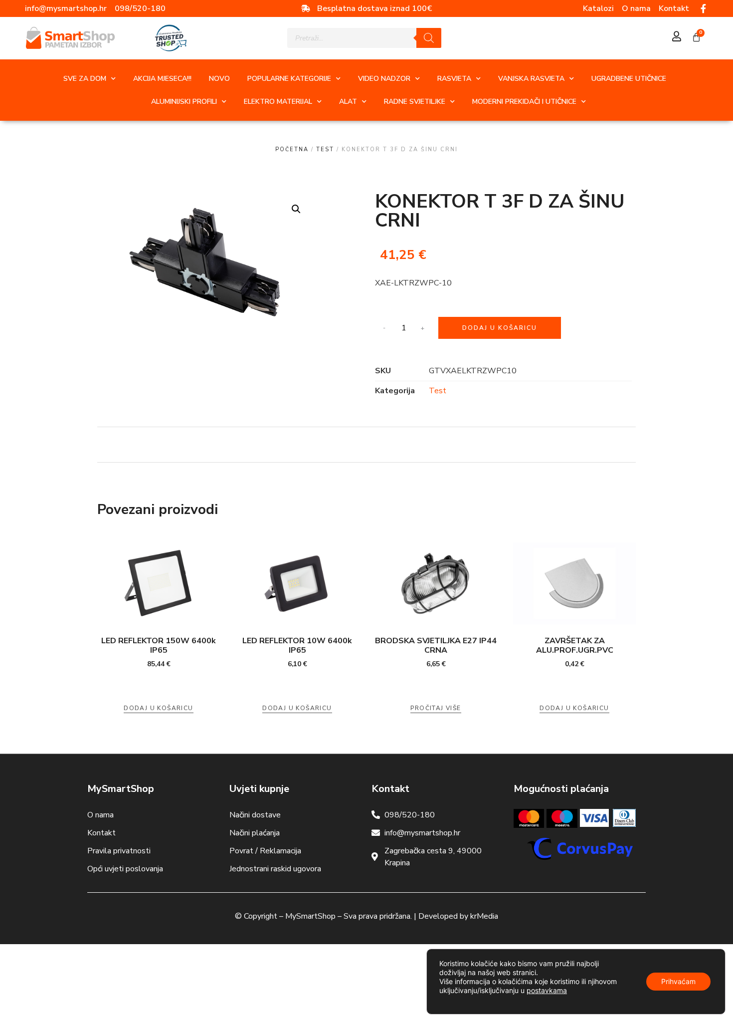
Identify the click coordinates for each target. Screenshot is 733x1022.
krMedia (484, 916)
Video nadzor (384, 78)
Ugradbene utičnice (628, 78)
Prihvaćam (678, 981)
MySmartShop (310, 916)
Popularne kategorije (289, 78)
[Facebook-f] (703, 8)
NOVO (219, 78)
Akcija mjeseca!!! (162, 78)
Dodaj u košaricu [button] (158, 708)
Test (325, 149)
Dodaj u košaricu (499, 328)
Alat (348, 101)
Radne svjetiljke (414, 101)
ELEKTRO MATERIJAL (278, 101)
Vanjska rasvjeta (531, 78)
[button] (296, 209)
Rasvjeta (454, 78)
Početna (292, 149)
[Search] (428, 38)
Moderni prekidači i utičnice (524, 101)
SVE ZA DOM (84, 78)
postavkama (547, 990)
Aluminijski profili (184, 101)
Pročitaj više (435, 708)
